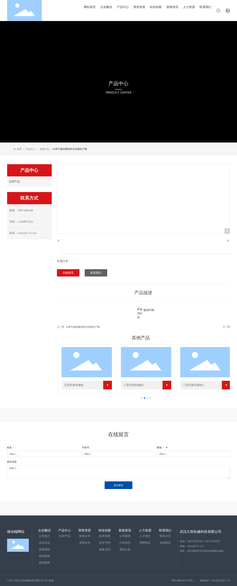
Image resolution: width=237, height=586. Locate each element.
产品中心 (118, 83)
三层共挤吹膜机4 (193, 385)
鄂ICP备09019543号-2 (183, 580)
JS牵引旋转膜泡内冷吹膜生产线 (83, 327)
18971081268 (194, 541)
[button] (141, 398)
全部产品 (44, 149)
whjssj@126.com (195, 546)
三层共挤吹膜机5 (133, 385)
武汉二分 (225, 580)
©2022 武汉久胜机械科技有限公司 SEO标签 (30, 580)
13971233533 (212, 541)
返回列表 (148, 309)
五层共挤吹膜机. (74, 385)
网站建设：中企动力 (210, 580)
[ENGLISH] (228, 10)
